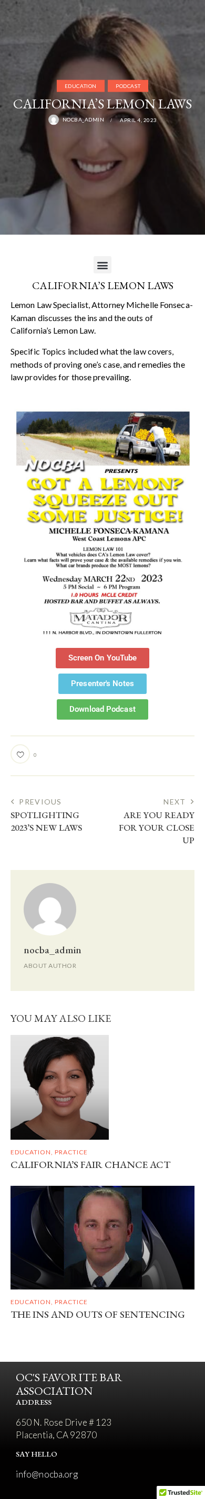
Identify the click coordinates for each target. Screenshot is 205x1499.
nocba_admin (52, 949)
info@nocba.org (47, 1474)
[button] (102, 264)
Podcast (128, 86)
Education (81, 86)
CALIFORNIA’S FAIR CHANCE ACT (90, 1165)
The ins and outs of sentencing (98, 1315)
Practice (71, 1152)
